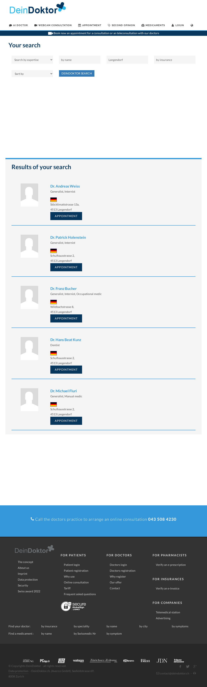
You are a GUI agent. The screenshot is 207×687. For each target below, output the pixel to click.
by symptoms (180, 626)
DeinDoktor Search (76, 73)
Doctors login (118, 564)
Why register (118, 576)
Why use (69, 576)
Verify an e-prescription (171, 564)
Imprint (22, 573)
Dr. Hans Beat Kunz (65, 339)
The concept (25, 562)
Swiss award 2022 (29, 591)
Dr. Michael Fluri (63, 391)
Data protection (28, 579)
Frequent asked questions (80, 594)
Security (23, 585)
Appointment (66, 216)
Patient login (72, 564)
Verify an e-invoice (167, 588)
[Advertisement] (103, 119)
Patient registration (76, 570)
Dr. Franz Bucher (63, 288)
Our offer (116, 582)
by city (143, 626)
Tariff (67, 588)
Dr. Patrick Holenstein (68, 237)
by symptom (114, 633)
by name (112, 626)
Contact (115, 588)
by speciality (81, 626)
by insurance (49, 626)
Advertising (163, 618)
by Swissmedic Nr (85, 633)
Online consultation (76, 582)
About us (23, 567)
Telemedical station (168, 612)
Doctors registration (122, 570)
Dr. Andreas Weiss (65, 186)
